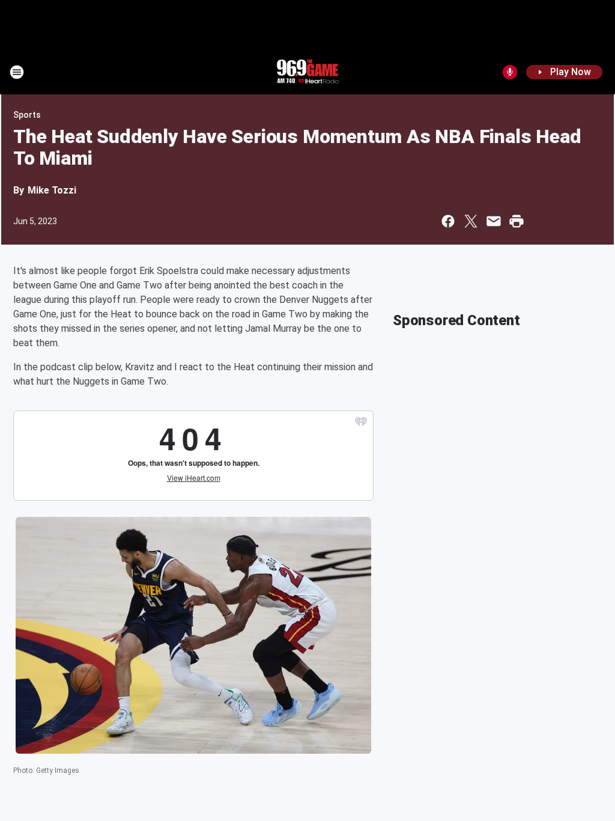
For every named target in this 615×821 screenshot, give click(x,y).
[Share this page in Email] (493, 221)
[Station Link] (307, 72)
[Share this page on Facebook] (448, 221)
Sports (27, 115)
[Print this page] (516, 221)
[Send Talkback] (510, 72)
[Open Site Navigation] (17, 72)
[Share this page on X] (470, 221)
